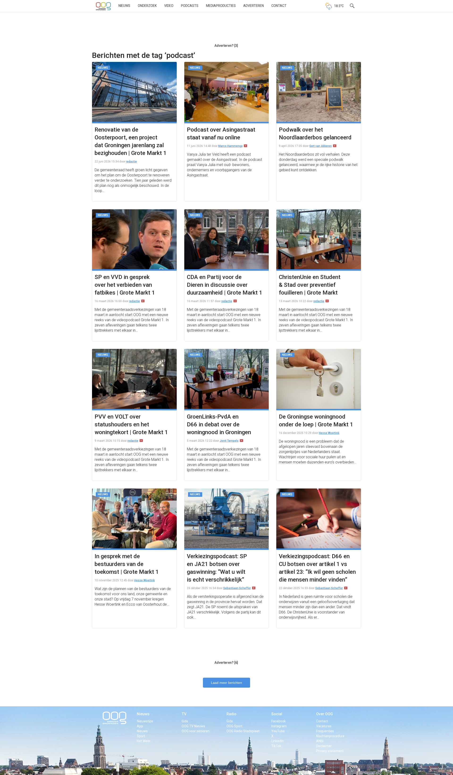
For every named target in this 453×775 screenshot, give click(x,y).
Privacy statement (330, 751)
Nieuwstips (145, 721)
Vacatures (323, 726)
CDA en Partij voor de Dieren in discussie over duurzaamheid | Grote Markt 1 (224, 285)
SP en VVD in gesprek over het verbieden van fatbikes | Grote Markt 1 (125, 285)
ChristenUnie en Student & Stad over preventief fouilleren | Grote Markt (309, 285)
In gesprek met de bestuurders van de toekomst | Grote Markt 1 (127, 564)
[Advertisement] (226, 29)
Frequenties (325, 731)
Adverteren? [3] (226, 45)
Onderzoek (147, 6)
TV (184, 714)
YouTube (278, 731)
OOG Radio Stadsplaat (243, 731)
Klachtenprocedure (330, 736)
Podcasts (189, 6)
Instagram (279, 726)
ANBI (319, 741)
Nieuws (124, 6)
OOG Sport (234, 726)
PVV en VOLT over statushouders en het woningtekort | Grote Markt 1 (131, 424)
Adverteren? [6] (226, 662)
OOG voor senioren (196, 731)
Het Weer (144, 741)
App (140, 726)
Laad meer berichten (226, 683)
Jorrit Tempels (229, 440)
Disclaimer (324, 746)
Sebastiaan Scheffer (237, 588)
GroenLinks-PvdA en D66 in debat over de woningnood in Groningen (219, 424)
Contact (278, 6)
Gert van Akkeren (320, 146)
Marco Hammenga (230, 146)
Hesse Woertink (329, 433)
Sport (141, 736)
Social (276, 714)
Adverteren (253, 6)
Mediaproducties (221, 6)
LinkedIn (277, 741)
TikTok (276, 746)
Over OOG (324, 714)
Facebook (278, 721)
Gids (185, 721)
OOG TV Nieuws (193, 726)
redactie (131, 161)
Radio (231, 714)
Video (168, 6)
